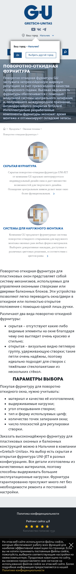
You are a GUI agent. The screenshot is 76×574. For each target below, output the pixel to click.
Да (17, 54)
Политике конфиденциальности (23, 570)
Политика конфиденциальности (38, 513)
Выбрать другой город (40, 54)
